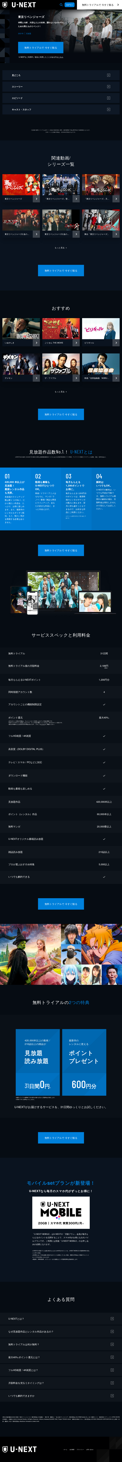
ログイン (69, 5)
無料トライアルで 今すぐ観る (98, 4)
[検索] (61, 4)
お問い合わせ (89, 1449)
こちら (60, 57)
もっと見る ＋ (61, 247)
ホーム (65, 1449)
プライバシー (80, 1449)
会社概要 (72, 1449)
